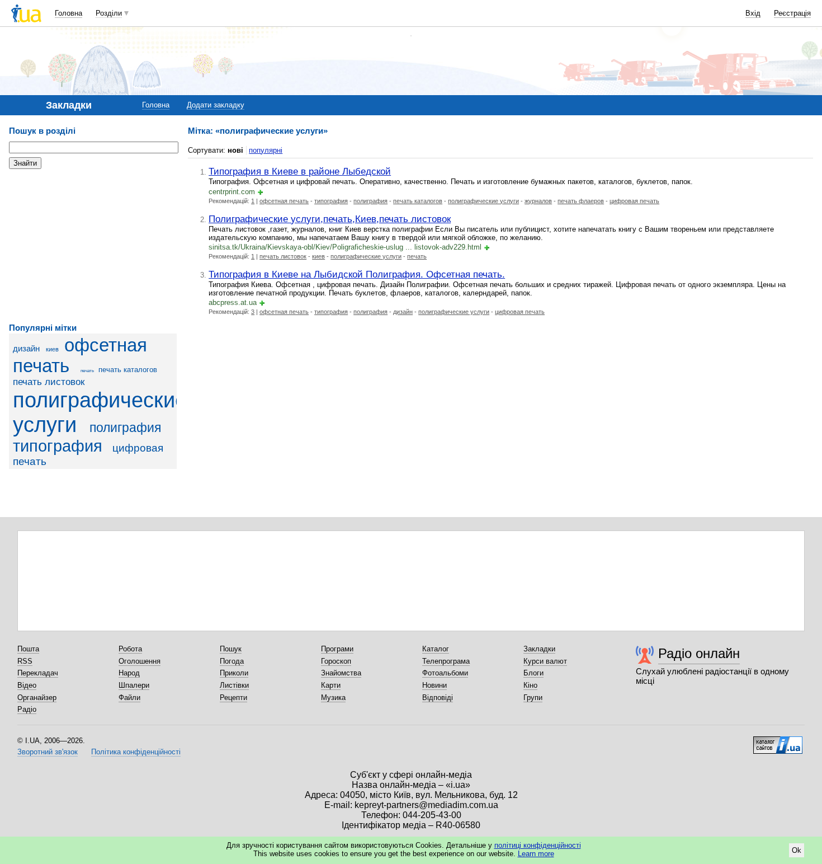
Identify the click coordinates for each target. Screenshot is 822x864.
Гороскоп (336, 661)
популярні (265, 150)
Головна (68, 13)
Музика (333, 697)
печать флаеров (581, 201)
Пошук (231, 649)
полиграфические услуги (483, 201)
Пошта (28, 649)
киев (52, 349)
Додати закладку (215, 105)
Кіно (530, 685)
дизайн (26, 348)
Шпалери (134, 685)
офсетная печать (284, 201)
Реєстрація (792, 13)
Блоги (533, 673)
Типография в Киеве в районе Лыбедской (300, 171)
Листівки (234, 685)
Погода (232, 661)
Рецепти (233, 697)
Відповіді (437, 697)
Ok (796, 850)
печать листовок (48, 382)
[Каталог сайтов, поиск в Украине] (777, 740)
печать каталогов (127, 369)
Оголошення (139, 661)
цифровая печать (634, 201)
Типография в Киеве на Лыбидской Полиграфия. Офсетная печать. (357, 274)
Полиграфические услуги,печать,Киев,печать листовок (330, 218)
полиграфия (125, 427)
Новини (434, 685)
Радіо (26, 709)
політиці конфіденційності (537, 845)
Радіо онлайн (699, 653)
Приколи (234, 673)
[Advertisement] (93, 246)
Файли (129, 697)
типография (57, 446)
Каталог (435, 649)
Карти (331, 685)
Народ (129, 673)
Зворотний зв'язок (47, 752)
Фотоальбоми (445, 673)
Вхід (752, 13)
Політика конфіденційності (136, 752)
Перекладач (37, 673)
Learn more (536, 853)
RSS (24, 661)
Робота (130, 649)
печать (87, 370)
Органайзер (36, 697)
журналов (538, 201)
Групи (532, 697)
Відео (26, 685)
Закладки (539, 649)
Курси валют (545, 661)
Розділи (109, 13)
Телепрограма (446, 661)
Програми (337, 649)
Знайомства (341, 673)
